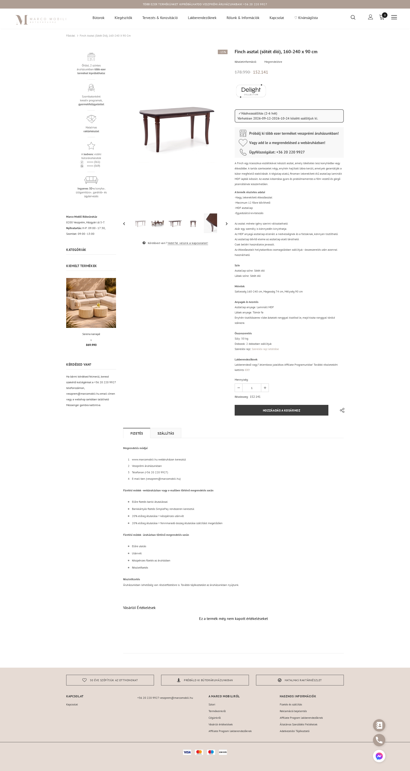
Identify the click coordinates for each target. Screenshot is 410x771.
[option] (175, 128)
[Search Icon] (356, 17)
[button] (379, 756)
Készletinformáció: (246, 61)
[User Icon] (370, 17)
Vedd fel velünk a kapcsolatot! (188, 243)
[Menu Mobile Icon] (394, 17)
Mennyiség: (241, 379)
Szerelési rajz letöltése (265, 349)
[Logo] (41, 20)
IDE (247, 370)
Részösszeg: (241, 396)
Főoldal (70, 35)
